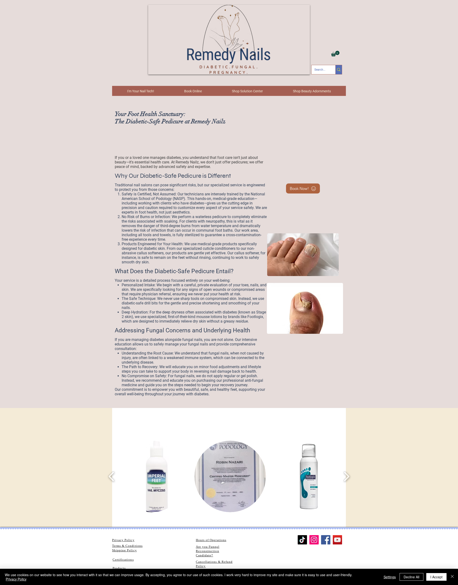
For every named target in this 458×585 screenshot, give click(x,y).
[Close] (452, 577)
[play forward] (346, 476)
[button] (335, 53)
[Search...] (338, 69)
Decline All (411, 577)
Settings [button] (390, 577)
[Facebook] (325, 539)
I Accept (436, 577)
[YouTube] (337, 539)
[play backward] (111, 476)
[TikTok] (302, 539)
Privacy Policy (16, 579)
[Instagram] (314, 539)
